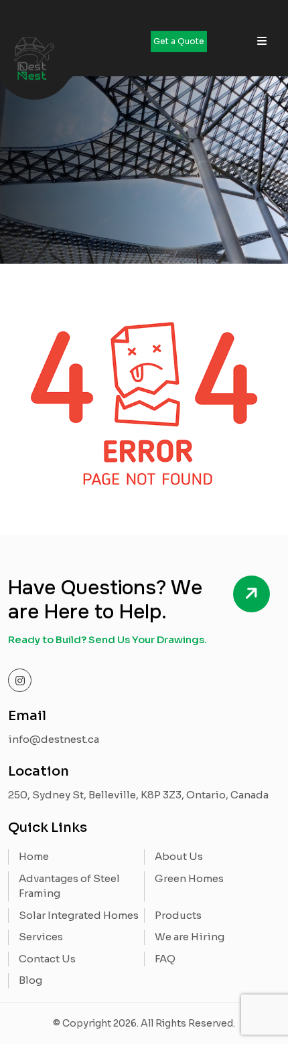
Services (41, 936)
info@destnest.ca (53, 739)
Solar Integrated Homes (79, 915)
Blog (30, 980)
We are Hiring (189, 936)
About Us (179, 856)
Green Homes (189, 878)
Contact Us (47, 958)
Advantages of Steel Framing (69, 886)
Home (34, 856)
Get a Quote (178, 41)
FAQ (165, 958)
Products (178, 915)
